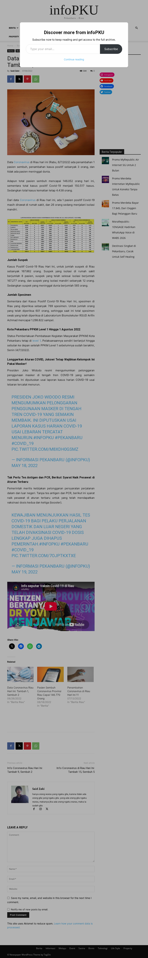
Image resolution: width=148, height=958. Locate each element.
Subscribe (111, 49)
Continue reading (74, 59)
